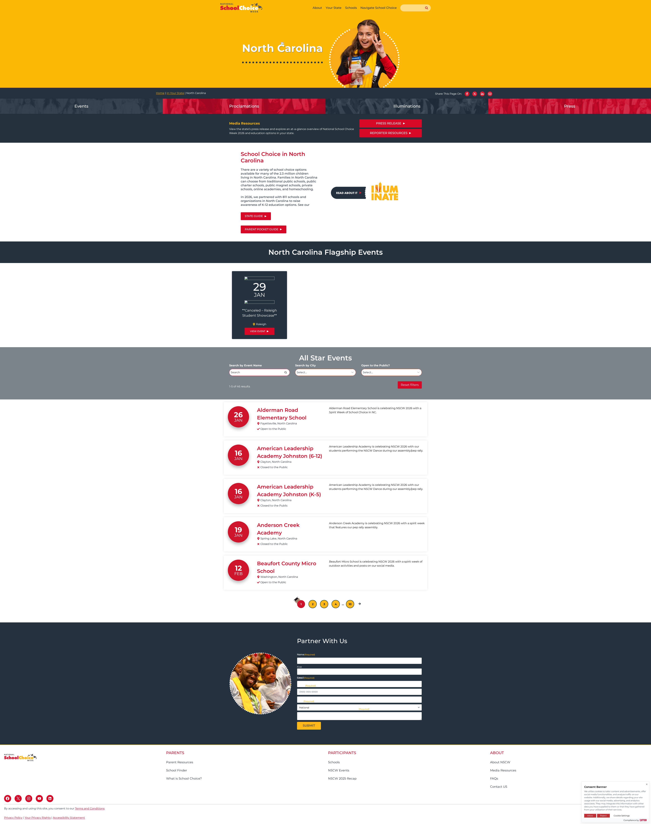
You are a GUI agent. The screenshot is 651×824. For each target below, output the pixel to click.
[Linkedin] (50, 798)
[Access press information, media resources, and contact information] (407, 106)
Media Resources (503, 770)
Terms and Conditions (90, 808)
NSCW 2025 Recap (342, 778)
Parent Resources (179, 762)
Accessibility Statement (69, 817)
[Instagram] (28, 798)
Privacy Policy (13, 817)
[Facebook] (467, 93)
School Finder (176, 770)
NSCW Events (338, 770)
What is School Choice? (184, 778)
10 (350, 604)
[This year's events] (81, 106)
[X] (474, 93)
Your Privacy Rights (38, 817)
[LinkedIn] (482, 93)
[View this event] (259, 305)
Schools (334, 762)
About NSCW (500, 762)
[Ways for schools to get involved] (244, 106)
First (299, 667)
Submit (309, 725)
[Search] (285, 372)
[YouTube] (39, 798)
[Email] (489, 93)
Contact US (498, 787)
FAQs (494, 778)
